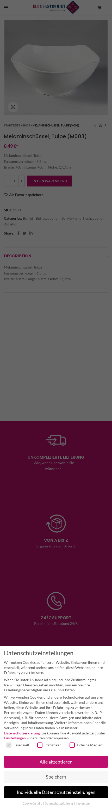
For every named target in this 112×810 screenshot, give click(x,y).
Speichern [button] (56, 777)
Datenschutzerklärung (22, 733)
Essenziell (21, 745)
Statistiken (53, 745)
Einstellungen (15, 738)
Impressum (83, 803)
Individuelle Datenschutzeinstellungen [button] (56, 792)
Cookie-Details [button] (32, 803)
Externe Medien (89, 745)
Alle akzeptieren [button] (56, 762)
